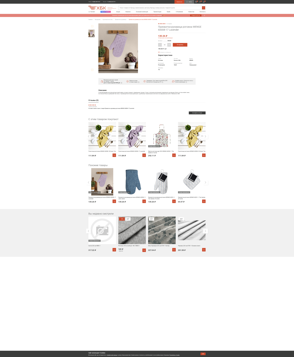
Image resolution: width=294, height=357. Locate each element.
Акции (118, 11)
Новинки (127, 11)
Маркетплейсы (105, 11)
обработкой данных (112, 355)
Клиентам (191, 11)
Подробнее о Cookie (175, 355)
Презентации (157, 11)
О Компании (179, 11)
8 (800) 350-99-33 (96, 1)
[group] (102, 140)
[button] (88, 136)
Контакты (203, 11)
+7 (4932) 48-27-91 (111, 1)
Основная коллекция (142, 11)
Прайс (168, 11)
